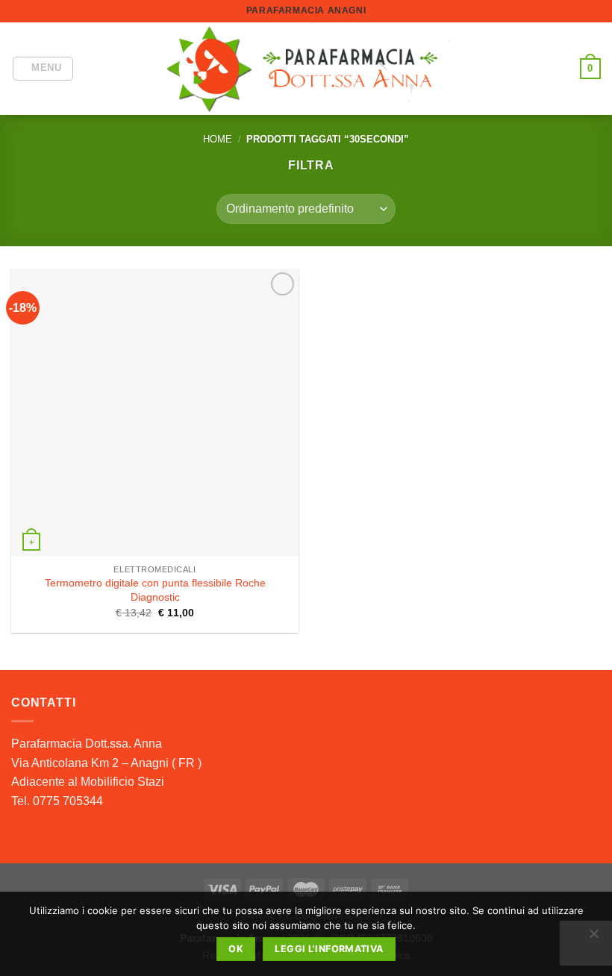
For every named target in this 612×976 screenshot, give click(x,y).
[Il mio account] (562, 68)
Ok (235, 948)
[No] (593, 938)
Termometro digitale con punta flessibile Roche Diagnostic (155, 590)
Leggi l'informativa (329, 948)
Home (217, 139)
